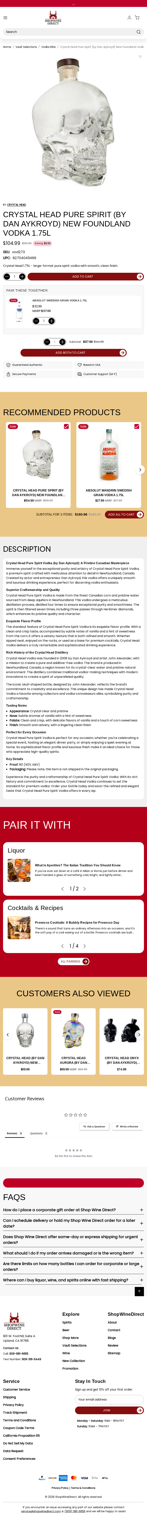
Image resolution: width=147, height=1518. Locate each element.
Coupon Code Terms (18, 1428)
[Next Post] (84, 889)
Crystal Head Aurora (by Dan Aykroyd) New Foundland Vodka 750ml (74, 1060)
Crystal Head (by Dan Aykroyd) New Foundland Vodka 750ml (25, 1060)
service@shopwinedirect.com (41, 1511)
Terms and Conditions (19, 1420)
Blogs (112, 1338)
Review (113, 1345)
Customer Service (16, 1389)
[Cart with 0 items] (139, 17)
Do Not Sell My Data (18, 1443)
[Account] (129, 17)
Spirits (67, 1322)
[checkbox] (66, 426)
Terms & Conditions (83, 1488)
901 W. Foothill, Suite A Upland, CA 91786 (19, 1338)
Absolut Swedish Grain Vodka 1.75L (59, 300)
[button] (140, 469)
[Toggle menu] (5, 17)
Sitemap (114, 1353)
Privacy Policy (13, 1405)
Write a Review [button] (129, 1126)
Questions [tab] (36, 1133)
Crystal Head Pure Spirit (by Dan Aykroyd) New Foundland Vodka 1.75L (38, 493)
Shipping (9, 1397)
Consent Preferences (19, 1458)
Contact (114, 1330)
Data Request (13, 1451)
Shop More (70, 1338)
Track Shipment (15, 1412)
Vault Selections (74, 1345)
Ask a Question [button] (96, 1126)
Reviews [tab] (12, 1133)
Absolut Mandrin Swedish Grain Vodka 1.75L (109, 493)
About (112, 1322)
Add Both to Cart (71, 352)
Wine (66, 1353)
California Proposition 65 (21, 1435)
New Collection (73, 1361)
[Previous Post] (62, 889)
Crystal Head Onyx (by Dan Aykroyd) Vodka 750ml (122, 1060)
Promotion (70, 1368)
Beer (65, 1330)
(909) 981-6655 (75, 1511)
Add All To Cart (121, 514)
